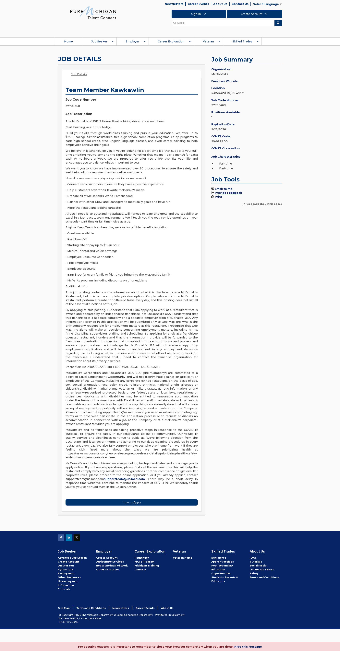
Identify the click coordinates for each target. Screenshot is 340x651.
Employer (132, 41)
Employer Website (224, 81)
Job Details (79, 74)
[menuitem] (68, 41)
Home (68, 41)
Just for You (66, 565)
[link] (93, 12)
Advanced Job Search (72, 557)
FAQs (253, 557)
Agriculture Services (110, 561)
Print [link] (218, 197)
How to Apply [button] (131, 502)
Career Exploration (171, 41)
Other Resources (69, 577)
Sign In (196, 14)
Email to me (223, 189)
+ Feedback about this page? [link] (263, 203)
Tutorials (64, 589)
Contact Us (240, 4)
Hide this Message (248, 646)
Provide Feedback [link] (228, 193)
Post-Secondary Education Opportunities (222, 569)
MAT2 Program (144, 561)
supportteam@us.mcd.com (124, 479)
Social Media (258, 565)
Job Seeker (99, 41)
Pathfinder (142, 557)
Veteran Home (182, 557)
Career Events (198, 4)
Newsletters (174, 4)
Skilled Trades (242, 41)
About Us (220, 4)
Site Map (64, 608)
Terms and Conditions (264, 577)
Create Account (252, 14)
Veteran (208, 41)
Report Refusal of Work (112, 565)
